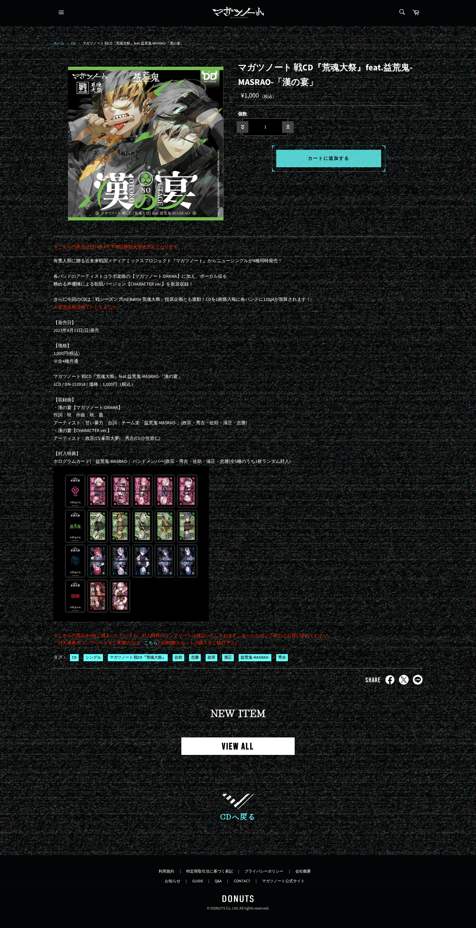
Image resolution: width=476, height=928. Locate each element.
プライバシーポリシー (263, 871)
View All (238, 746)
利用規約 (166, 871)
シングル (93, 657)
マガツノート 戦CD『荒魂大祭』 (138, 657)
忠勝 (195, 657)
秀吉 (282, 657)
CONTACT (242, 881)
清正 (228, 657)
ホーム (58, 43)
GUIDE (197, 881)
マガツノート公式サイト (283, 881)
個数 (242, 114)
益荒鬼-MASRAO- (255, 657)
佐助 (178, 657)
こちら (151, 643)
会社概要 (303, 871)
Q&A (218, 881)
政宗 (211, 657)
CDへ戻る (238, 816)
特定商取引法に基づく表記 (209, 871)
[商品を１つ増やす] (288, 127)
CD (73, 43)
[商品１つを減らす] (242, 127)
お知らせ (172, 881)
